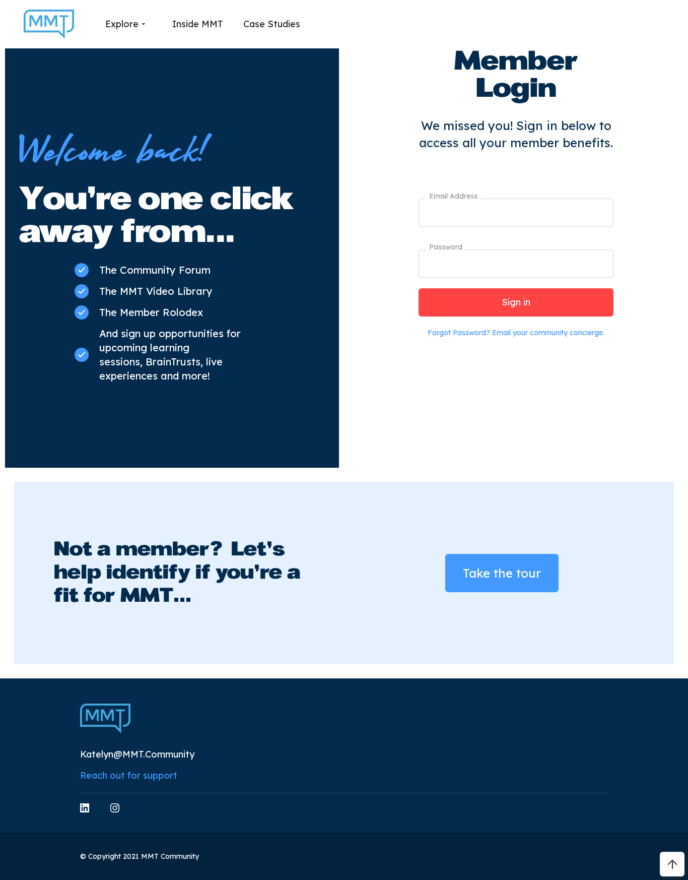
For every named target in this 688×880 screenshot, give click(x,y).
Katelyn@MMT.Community (137, 754)
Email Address (453, 196)
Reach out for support (128, 775)
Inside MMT (197, 24)
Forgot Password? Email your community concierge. (516, 332)
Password (445, 247)
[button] (125, 24)
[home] (49, 24)
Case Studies (271, 24)
